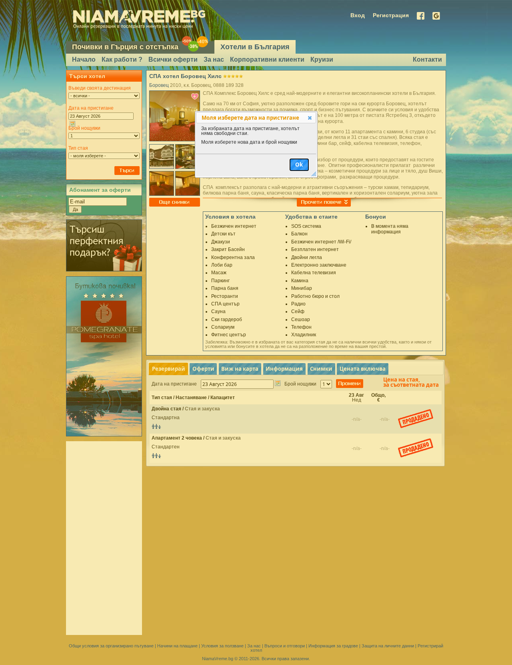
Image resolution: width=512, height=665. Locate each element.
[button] (310, 118)
